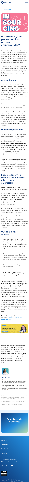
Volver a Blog (8, 10)
